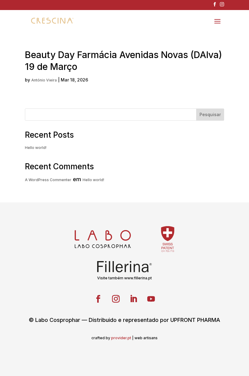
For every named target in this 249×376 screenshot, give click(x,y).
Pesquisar (210, 114)
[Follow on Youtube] (151, 299)
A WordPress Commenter (48, 180)
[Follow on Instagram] (115, 299)
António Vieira (44, 80)
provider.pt (121, 338)
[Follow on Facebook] (98, 299)
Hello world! (35, 147)
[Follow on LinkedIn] (133, 299)
